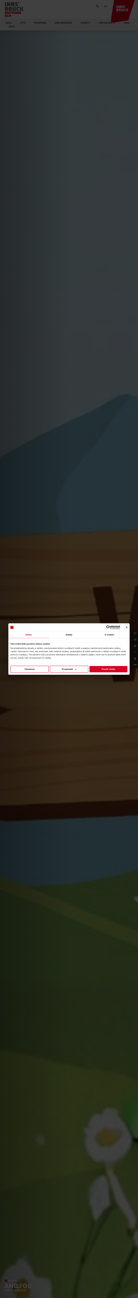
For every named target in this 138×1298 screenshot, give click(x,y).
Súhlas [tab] (28, 635)
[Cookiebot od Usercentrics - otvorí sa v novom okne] (108, 627)
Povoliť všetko (108, 669)
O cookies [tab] (109, 635)
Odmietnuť (30, 669)
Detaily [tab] (69, 635)
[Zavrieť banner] (127, 627)
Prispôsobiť (67, 669)
